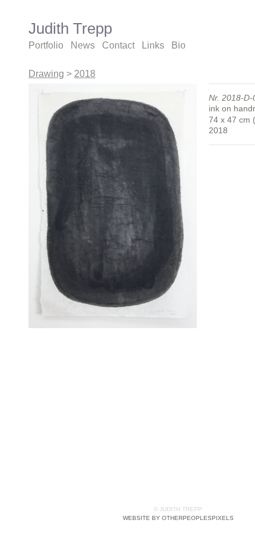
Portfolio (45, 45)
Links (153, 45)
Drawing (46, 74)
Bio (178, 45)
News (83, 45)
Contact (118, 45)
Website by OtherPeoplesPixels (178, 518)
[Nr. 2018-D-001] (112, 206)
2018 (84, 74)
